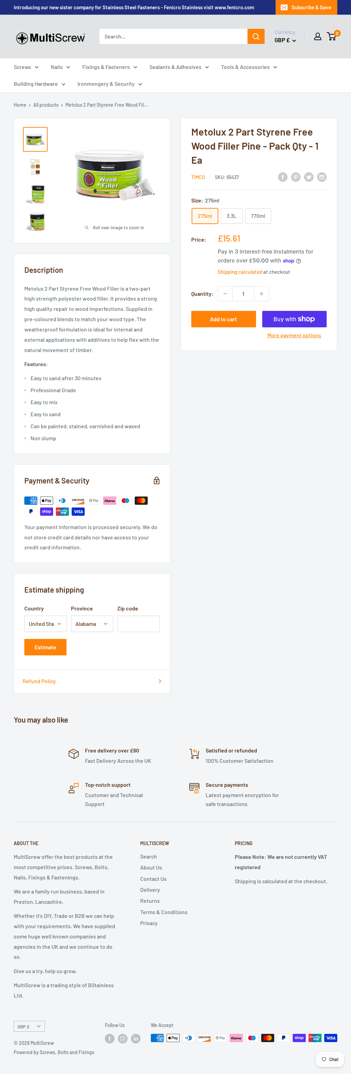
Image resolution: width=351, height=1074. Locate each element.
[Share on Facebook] (283, 176)
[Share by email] (322, 176)
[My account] (317, 36)
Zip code (127, 608)
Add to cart (223, 319)
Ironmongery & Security (106, 83)
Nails (57, 66)
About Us (151, 867)
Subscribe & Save (311, 7)
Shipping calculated (240, 272)
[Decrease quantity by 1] (225, 294)
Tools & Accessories (245, 66)
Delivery (150, 889)
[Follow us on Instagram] (123, 1038)
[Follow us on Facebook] (109, 1038)
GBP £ (23, 1026)
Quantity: (202, 293)
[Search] (256, 36)
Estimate (45, 647)
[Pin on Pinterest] (296, 176)
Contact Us (153, 878)
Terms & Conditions (163, 912)
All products (46, 105)
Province (82, 608)
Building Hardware (36, 83)
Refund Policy (39, 681)
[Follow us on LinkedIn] (136, 1038)
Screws (22, 66)
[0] (331, 36)
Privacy (149, 923)
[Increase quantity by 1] (261, 294)
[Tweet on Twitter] (309, 176)
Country (34, 608)
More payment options (294, 335)
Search (148, 856)
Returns (150, 900)
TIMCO (198, 177)
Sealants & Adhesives (175, 66)
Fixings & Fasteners (106, 66)
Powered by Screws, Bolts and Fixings (54, 1052)
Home (20, 105)
